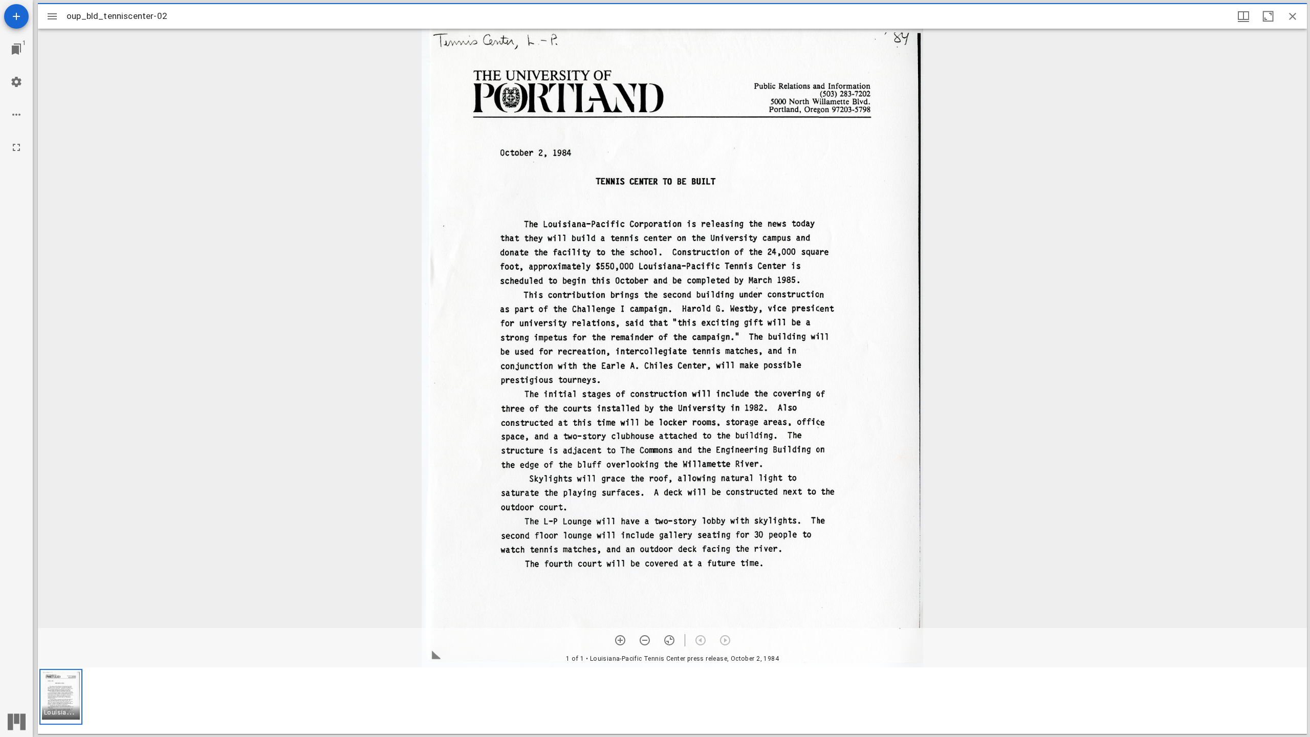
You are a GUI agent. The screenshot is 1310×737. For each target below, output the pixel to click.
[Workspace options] (16, 114)
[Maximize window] (1268, 16)
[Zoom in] (620, 640)
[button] (61, 696)
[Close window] (1292, 16)
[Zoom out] (644, 640)
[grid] (672, 700)
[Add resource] (16, 16)
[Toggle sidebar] (52, 16)
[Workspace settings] (16, 82)
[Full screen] (16, 147)
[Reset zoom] (669, 640)
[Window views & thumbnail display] (1243, 16)
